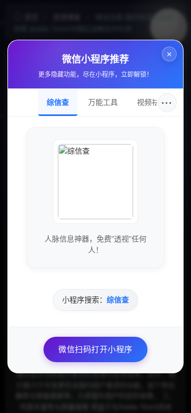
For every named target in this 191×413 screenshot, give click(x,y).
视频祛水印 (155, 102)
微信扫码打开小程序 (95, 349)
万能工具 (103, 102)
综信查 (58, 102)
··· (166, 103)
